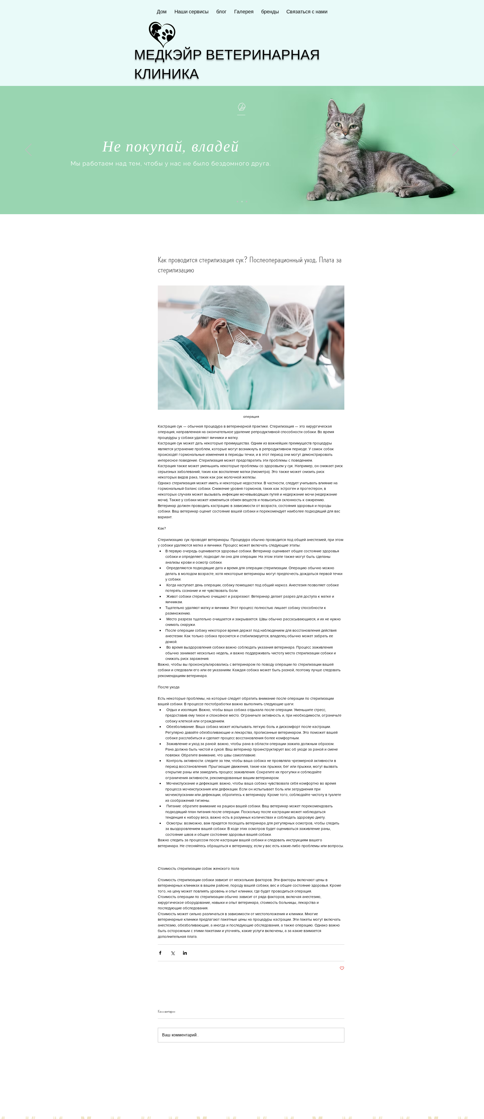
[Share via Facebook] (160, 952)
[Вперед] (455, 150)
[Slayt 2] (242, 201)
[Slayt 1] (237, 201)
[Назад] (28, 150)
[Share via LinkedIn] (185, 952)
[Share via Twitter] (172, 952)
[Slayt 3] (246, 201)
